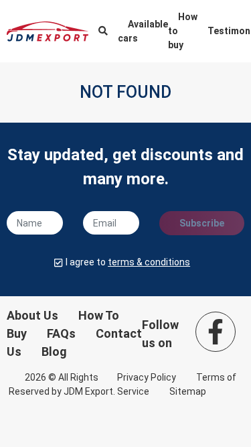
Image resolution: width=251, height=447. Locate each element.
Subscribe (201, 223)
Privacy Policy (146, 377)
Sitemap (187, 391)
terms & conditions (149, 262)
